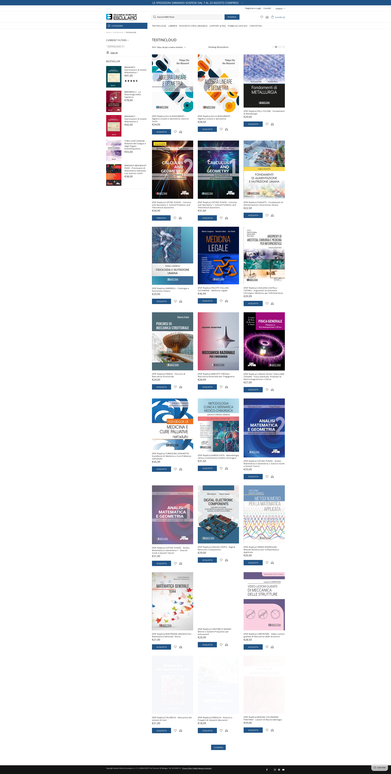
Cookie (195, 768)
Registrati (249, 8)
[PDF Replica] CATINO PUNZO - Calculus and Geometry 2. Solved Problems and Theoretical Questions (171, 205)
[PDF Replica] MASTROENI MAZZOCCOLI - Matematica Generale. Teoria (172, 635)
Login (258, 8)
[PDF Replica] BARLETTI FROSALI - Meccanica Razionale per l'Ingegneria (216, 375)
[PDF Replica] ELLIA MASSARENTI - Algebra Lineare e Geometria (215, 117)
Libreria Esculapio (121, 17)
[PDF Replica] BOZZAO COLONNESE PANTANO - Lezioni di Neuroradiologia (263, 718)
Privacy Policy (187, 768)
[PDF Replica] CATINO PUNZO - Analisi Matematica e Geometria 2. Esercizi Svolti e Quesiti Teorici (264, 464)
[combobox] (187, 17)
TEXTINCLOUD (118, 32)
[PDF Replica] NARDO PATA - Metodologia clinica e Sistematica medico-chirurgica (218, 456)
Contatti (267, 8)
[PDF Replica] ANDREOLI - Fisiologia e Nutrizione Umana (170, 289)
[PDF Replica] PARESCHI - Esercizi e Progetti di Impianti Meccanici (215, 718)
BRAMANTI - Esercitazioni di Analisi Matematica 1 (135, 70)
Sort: (154, 47)
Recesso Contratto (205, 768)
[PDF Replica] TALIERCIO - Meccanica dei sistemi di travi (172, 718)
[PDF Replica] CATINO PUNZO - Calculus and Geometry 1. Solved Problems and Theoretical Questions (217, 205)
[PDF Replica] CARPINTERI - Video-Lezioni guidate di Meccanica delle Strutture (264, 635)
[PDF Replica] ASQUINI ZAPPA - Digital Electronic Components (216, 548)
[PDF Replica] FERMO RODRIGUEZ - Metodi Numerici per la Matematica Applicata (261, 550)
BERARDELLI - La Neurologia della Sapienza (132, 94)
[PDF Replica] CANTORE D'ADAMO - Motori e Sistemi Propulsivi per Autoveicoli (215, 632)
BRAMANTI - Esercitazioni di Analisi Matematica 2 (135, 119)
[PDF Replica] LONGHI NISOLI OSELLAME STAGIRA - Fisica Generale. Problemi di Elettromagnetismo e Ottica (264, 377)
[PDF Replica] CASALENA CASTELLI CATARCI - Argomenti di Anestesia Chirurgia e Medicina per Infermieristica (263, 290)
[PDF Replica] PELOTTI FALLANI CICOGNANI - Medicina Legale (213, 289)
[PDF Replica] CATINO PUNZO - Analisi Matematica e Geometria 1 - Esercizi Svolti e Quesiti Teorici (170, 550)
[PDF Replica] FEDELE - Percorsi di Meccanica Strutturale (168, 375)
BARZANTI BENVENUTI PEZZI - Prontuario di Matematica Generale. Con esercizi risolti (135, 169)
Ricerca (232, 17)
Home (108, 32)
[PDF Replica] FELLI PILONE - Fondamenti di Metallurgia (264, 112)
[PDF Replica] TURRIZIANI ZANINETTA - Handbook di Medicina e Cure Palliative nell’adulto (171, 456)
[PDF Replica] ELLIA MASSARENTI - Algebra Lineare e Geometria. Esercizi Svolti (170, 119)
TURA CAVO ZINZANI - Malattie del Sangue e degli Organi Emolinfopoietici (135, 145)
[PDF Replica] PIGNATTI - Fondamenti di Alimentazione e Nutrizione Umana (263, 203)
